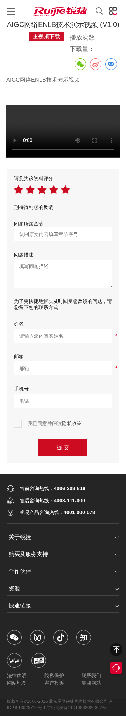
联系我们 (91, 675)
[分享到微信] (80, 64)
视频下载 (49, 36)
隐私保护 (54, 675)
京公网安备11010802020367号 (76, 707)
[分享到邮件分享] (111, 64)
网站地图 (17, 683)
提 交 (63, 447)
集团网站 (91, 683)
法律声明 (17, 675)
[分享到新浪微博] (95, 64)
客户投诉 (54, 683)
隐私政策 (72, 423)
